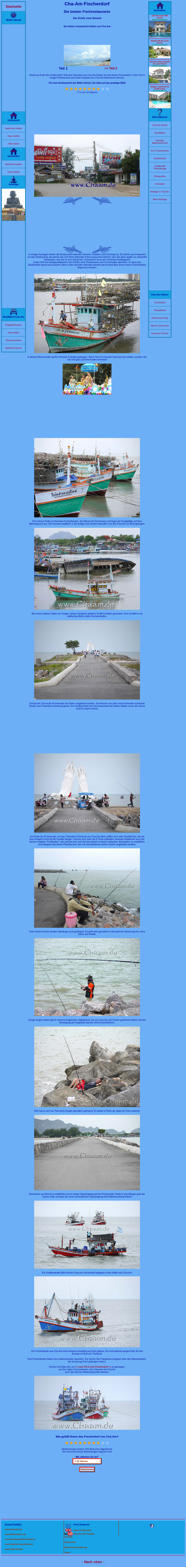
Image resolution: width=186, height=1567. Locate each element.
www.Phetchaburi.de (15, 1534)
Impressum (70, 1542)
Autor (67, 1552)
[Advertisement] (13, 67)
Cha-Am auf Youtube (83, 1534)
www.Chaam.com (82, 1530)
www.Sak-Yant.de (14, 1549)
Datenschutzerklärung (76, 1547)
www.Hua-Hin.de (13, 1529)
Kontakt (69, 1537)
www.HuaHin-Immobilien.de (19, 1544)
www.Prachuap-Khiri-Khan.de (20, 1539)
